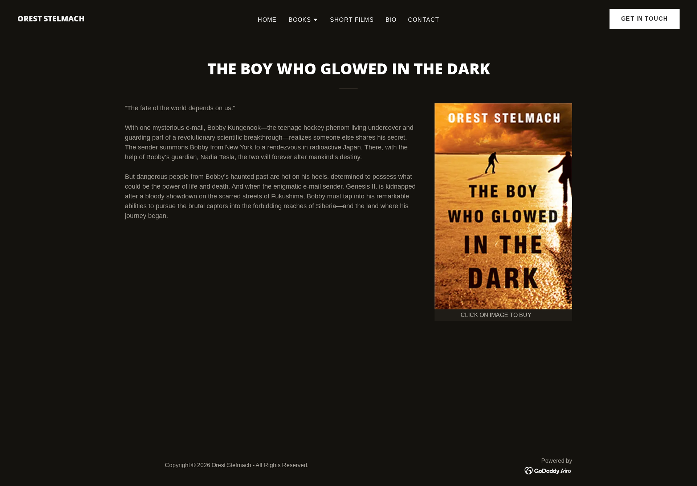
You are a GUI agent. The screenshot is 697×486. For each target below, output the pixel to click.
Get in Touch (644, 19)
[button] (304, 20)
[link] (51, 19)
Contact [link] (423, 20)
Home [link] (267, 20)
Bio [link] (391, 20)
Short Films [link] (352, 20)
